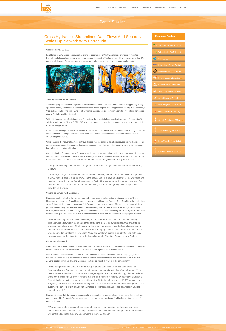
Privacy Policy (145, 327)
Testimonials (160, 7)
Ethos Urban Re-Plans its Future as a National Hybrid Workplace (183, 141)
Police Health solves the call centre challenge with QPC (180, 65)
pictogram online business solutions (168, 327)
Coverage (134, 7)
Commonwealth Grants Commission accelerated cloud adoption (182, 85)
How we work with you (117, 7)
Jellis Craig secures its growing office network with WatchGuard (183, 91)
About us (99, 7)
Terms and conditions (129, 327)
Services (146, 7)
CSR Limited (163, 59)
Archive (183, 7)
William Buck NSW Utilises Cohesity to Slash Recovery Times (182, 52)
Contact (172, 7)
